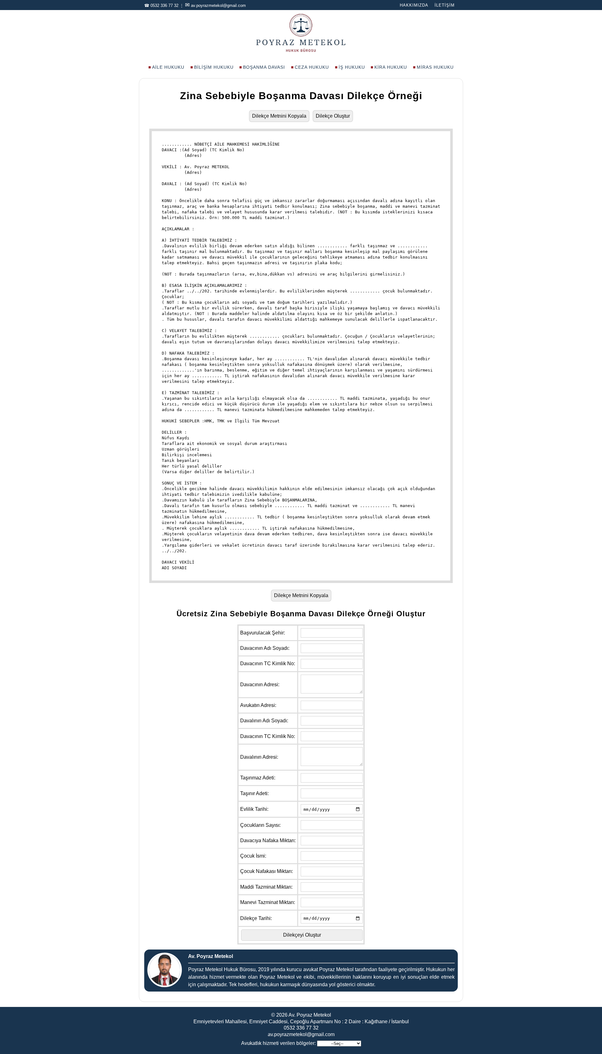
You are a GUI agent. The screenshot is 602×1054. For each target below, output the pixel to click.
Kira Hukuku (390, 67)
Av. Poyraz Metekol (309, 1015)
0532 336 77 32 (164, 5)
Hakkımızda (414, 5)
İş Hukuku (352, 67)
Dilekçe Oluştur (333, 116)
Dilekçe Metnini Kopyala (279, 116)
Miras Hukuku (435, 67)
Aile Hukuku (168, 67)
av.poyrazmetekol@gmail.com (218, 5)
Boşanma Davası (264, 67)
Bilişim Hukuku (214, 67)
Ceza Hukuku (312, 67)
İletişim (445, 5)
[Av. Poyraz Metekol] (301, 51)
